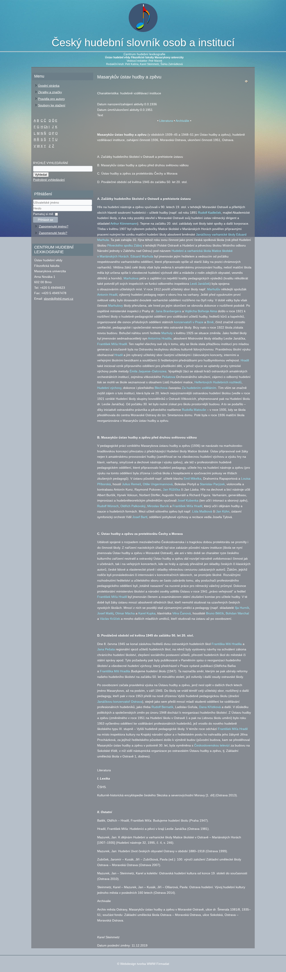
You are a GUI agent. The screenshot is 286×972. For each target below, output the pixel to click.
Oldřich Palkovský (132, 506)
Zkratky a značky (50, 92)
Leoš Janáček (200, 283)
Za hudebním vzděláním (199, 388)
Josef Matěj (105, 613)
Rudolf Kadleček (209, 212)
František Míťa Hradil (112, 344)
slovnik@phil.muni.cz (58, 298)
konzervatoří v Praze (188, 322)
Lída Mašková (202, 511)
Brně (210, 322)
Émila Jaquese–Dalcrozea (148, 371)
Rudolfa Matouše (194, 409)
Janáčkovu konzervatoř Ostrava (119, 701)
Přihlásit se (45, 219)
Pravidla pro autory (51, 99)
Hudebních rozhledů (227, 382)
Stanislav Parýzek (212, 484)
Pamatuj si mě (43, 214)
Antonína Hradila (160, 338)
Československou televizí (212, 745)
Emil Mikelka (192, 478)
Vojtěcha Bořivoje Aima (201, 311)
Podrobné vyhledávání (49, 179)
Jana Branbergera (168, 311)
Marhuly (167, 333)
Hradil (118, 355)
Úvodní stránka (48, 85)
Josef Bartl (139, 517)
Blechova (161, 388)
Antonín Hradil (107, 294)
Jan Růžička (171, 489)
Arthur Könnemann (123, 223)
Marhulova (131, 278)
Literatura (166, 120)
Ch (46, 127)
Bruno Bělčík (215, 613)
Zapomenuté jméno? (53, 226)
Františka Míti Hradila (227, 644)
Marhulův (213, 289)
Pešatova (168, 377)
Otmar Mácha (125, 613)
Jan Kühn (222, 511)
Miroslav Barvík (158, 506)
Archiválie (182, 120)
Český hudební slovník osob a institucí (143, 42)
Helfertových (203, 382)
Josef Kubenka (187, 500)
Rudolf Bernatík (162, 707)
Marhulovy (115, 305)
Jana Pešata (106, 649)
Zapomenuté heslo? (53, 233)
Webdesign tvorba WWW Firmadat (144, 964)
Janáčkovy (203, 234)
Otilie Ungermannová (158, 484)
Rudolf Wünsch (108, 506)
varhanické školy (223, 234)
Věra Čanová (181, 613)
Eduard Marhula (141, 256)
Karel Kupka (147, 613)
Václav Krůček (110, 618)
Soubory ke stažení (51, 105)
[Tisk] (246, 82)
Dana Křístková (210, 707)
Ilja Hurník (242, 607)
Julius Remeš (131, 484)
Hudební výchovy (109, 388)
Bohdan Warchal (237, 613)
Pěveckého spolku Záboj (124, 245)
